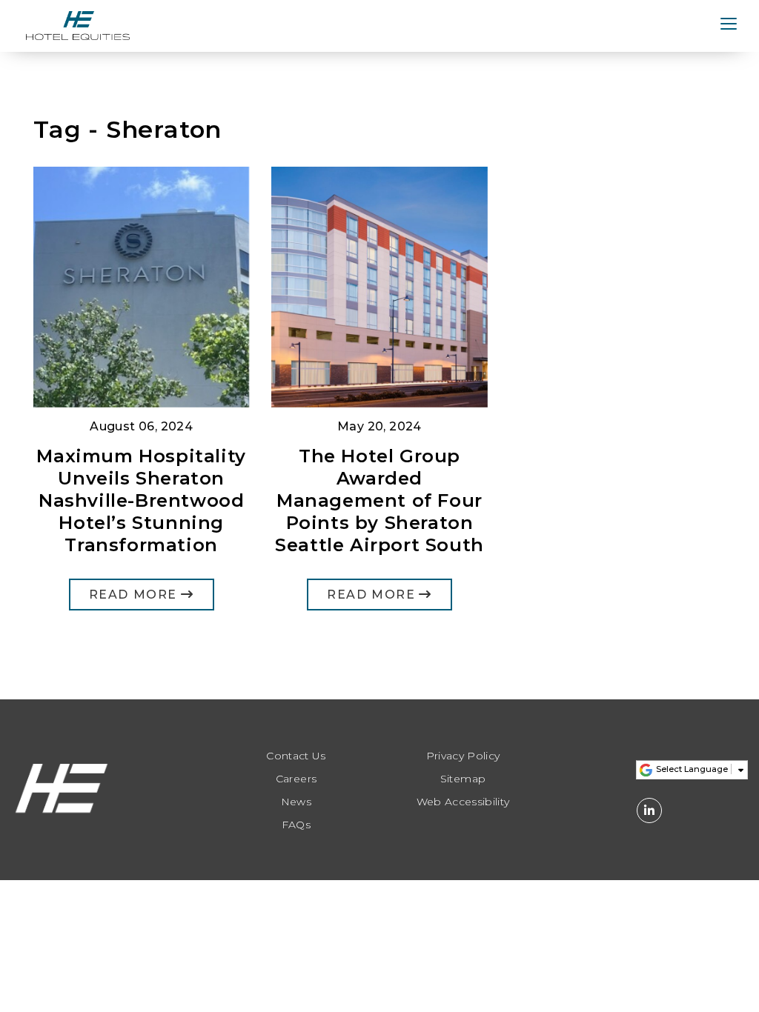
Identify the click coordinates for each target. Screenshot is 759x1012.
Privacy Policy (463, 756)
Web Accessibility (463, 802)
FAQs (296, 824)
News (296, 802)
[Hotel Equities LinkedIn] (649, 810)
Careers (296, 779)
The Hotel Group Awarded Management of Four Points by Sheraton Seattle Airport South (379, 500)
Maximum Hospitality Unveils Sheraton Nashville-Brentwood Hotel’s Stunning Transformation (140, 500)
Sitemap (462, 779)
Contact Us (296, 756)
